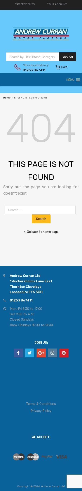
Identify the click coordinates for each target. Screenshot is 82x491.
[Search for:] (41, 210)
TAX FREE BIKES (25, 4)
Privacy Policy (41, 411)
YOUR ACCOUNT (57, 4)
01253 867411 (33, 70)
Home (6, 97)
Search (68, 56)
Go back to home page (43, 232)
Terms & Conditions (41, 404)
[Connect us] (18, 353)
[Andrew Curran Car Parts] (41, 42)
